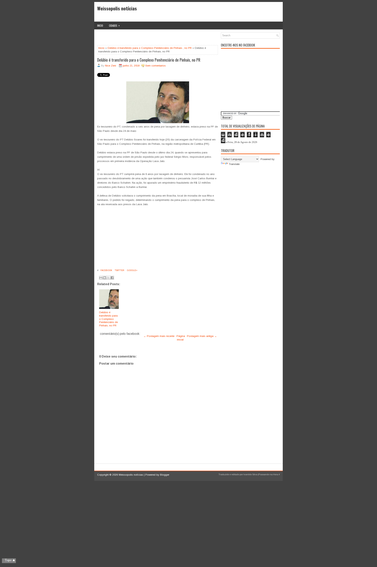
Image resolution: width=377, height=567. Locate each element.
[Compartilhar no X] (108, 278)
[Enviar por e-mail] (101, 278)
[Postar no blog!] (105, 278)
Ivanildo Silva (250, 474)
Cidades (114, 25)
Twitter (119, 270)
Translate (234, 164)
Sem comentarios (155, 65)
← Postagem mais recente (159, 336)
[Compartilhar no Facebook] (112, 278)
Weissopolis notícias (117, 8)
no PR (188, 47)
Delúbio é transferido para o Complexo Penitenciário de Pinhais (145, 47)
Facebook (106, 270)
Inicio (100, 25)
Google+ (131, 270)
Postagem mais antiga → (202, 336)
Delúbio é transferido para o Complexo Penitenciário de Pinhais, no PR (148, 60)
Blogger (164, 474)
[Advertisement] (143, 38)
